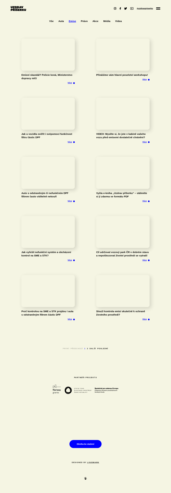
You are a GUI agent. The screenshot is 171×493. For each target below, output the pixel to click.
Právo (84, 21)
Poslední (102, 348)
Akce (95, 21)
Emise (72, 21)
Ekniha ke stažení (85, 444)
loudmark (93, 462)
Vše (51, 21)
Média (106, 21)
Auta (61, 21)
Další (93, 348)
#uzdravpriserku (145, 8)
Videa (118, 21)
